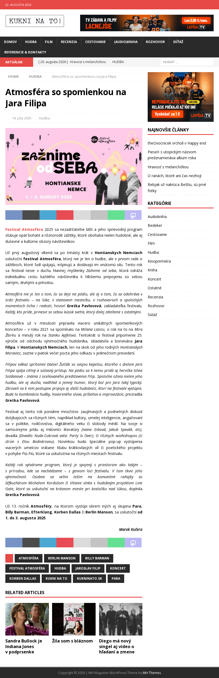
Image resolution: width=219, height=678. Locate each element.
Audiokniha (157, 216)
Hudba (31, 42)
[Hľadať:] (187, 61)
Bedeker (155, 225)
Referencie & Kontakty (25, 52)
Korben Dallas (22, 578)
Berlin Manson (62, 558)
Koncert (154, 279)
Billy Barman (97, 558)
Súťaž (178, 42)
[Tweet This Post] (31, 215)
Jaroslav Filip (88, 568)
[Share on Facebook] (13, 215)
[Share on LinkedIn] (48, 215)
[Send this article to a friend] (82, 215)
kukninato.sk (89, 578)
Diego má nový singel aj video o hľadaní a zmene (117, 646)
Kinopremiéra (159, 261)
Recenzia (69, 42)
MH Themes (152, 673)
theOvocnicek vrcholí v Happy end (177, 143)
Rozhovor (155, 42)
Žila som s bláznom (72, 641)
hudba (60, 568)
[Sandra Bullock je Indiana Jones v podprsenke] (27, 619)
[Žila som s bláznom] (74, 619)
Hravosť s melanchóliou (168, 166)
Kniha (152, 269)
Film (49, 42)
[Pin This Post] (64, 215)
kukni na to (56, 578)
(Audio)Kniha (126, 42)
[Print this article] (99, 215)
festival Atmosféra (27, 568)
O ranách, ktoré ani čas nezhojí (174, 175)
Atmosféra (28, 558)
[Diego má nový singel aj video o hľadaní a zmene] (121, 619)
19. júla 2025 (22, 118)
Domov (10, 42)
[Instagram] (214, 4)
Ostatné (155, 287)
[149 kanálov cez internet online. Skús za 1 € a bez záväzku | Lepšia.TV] (147, 27)
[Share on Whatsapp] (116, 215)
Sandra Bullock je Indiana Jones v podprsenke (23, 646)
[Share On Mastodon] (133, 215)
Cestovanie (95, 42)
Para (116, 578)
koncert (118, 568)
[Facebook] (204, 4)
